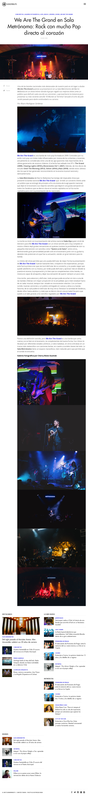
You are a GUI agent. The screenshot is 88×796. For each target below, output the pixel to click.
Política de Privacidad (35, 792)
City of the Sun (60, 719)
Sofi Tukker (59, 629)
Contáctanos (21, 792)
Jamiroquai (59, 618)
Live (41, 14)
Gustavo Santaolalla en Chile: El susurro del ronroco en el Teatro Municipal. (27, 651)
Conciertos (19, 14)
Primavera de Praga (62, 641)
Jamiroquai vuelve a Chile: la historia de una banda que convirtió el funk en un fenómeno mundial (69, 623)
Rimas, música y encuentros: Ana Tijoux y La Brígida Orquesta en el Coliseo (26, 673)
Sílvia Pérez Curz (61, 705)
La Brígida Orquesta (21, 670)
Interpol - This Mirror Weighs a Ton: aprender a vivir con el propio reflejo (70, 667)
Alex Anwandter (8, 637)
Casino (57, 653)
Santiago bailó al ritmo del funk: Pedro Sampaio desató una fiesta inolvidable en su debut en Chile (26, 663)
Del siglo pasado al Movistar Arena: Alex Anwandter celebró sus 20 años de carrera (19, 641)
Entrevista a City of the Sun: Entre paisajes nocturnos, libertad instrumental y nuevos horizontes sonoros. (68, 723)
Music (46, 14)
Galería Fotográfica (32, 14)
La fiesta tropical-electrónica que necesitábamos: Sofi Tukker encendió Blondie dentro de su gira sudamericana (70, 634)
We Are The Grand (67, 14)
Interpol (58, 664)
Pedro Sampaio (19, 658)
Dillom (16, 771)
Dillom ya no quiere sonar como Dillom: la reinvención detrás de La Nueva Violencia (27, 774)
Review (52, 14)
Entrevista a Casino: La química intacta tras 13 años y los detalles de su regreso (70, 656)
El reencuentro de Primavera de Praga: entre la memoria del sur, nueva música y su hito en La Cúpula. (70, 646)
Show (57, 14)
